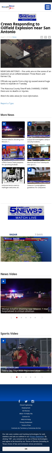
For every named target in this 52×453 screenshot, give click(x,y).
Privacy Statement (26, 422)
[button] (26, 53)
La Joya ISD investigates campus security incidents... (38, 140)
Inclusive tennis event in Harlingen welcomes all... (11, 186)
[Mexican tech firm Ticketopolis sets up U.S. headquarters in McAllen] (38, 152)
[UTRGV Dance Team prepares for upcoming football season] (13, 152)
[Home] (16, 7)
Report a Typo (7, 103)
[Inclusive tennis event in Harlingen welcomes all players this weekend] (13, 175)
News (14, 37)
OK (26, 449)
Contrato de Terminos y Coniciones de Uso (26, 428)
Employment (26, 408)
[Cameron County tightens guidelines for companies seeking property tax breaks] (38, 175)
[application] (26, 53)
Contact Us (26, 417)
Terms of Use (26, 425)
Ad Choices (26, 411)
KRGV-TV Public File (26, 414)
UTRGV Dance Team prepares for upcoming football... (12, 163)
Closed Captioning (26, 405)
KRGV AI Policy (26, 419)
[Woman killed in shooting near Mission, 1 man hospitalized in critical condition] (13, 129)
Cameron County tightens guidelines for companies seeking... (36, 187)
